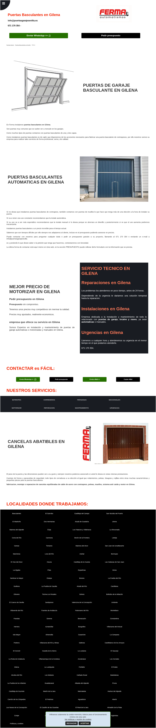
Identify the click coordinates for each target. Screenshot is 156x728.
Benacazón (82, 619)
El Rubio (114, 667)
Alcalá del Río (82, 586)
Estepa (49, 578)
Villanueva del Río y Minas (49, 643)
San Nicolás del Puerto (114, 513)
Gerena (49, 619)
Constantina (114, 619)
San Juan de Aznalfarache (114, 546)
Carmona (49, 538)
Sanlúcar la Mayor (16, 578)
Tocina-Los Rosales (49, 594)
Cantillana (114, 586)
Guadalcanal (49, 683)
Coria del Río (16, 538)
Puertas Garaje (10, 45)
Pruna (114, 683)
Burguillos (81, 627)
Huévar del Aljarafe (114, 691)
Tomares (49, 546)
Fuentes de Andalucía (49, 610)
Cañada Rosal (82, 675)
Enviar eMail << (95, 379)
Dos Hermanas (49, 522)
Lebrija (114, 538)
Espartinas (82, 570)
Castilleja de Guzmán (16, 691)
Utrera (114, 522)
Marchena (16, 554)
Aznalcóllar (49, 627)
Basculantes (16, 513)
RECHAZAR (71, 723)
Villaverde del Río (16, 610)
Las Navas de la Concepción (16, 707)
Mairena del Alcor (82, 546)
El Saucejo (114, 651)
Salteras (82, 643)
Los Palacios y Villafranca (82, 530)
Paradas (17, 619)
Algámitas (114, 715)
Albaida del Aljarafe (82, 683)
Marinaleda (82, 691)
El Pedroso (49, 699)
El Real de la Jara (81, 707)
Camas (16, 546)
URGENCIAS (114, 408)
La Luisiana (82, 651)
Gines (114, 570)
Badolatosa (114, 675)
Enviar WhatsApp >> (37, 35)
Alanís (114, 699)
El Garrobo (49, 513)
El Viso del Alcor (16, 562)
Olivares (17, 594)
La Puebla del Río (114, 578)
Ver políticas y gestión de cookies (78, 719)
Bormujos (114, 554)
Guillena (17, 586)
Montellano (114, 610)
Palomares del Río (82, 610)
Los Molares (49, 675)
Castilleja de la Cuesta (82, 562)
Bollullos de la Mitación (114, 594)
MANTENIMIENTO (82, 408)
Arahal (82, 554)
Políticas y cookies (16, 723)
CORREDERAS (49, 400)
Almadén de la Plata (114, 707)
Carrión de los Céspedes (17, 699)
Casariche (81, 635)
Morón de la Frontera (81, 538)
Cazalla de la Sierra (49, 651)
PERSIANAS (81, 400)
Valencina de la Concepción (82, 602)
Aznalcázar (82, 659)
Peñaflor (82, 667)
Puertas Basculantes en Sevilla (23, 45)
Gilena (16, 667)
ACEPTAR (84, 723)
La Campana (114, 635)
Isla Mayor (16, 635)
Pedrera (17, 643)
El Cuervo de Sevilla (16, 602)
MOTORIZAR (16, 408)
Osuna (49, 562)
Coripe (16, 715)
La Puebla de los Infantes (16, 683)
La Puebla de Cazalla (49, 586)
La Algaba (16, 570)
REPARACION (49, 408)
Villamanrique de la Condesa (49, 659)
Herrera (16, 627)
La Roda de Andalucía (17, 659)
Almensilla (49, 635)
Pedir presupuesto (110, 35)
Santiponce (49, 602)
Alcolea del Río (16, 675)
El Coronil (16, 651)
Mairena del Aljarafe (16, 530)
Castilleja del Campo (81, 513)
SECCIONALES (114, 400)
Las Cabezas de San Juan (114, 562)
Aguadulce (82, 699)
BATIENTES (16, 400)
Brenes (81, 578)
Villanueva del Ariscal (114, 627)
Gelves (81, 594)
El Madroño (16, 522)
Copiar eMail (128, 379)
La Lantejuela (49, 667)
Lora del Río (49, 554)
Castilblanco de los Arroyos (114, 643)
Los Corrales (114, 659)
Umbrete (114, 602)
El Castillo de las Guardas (49, 707)
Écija (49, 530)
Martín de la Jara (49, 691)
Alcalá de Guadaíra (82, 522)
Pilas (49, 570)
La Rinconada (115, 530)
